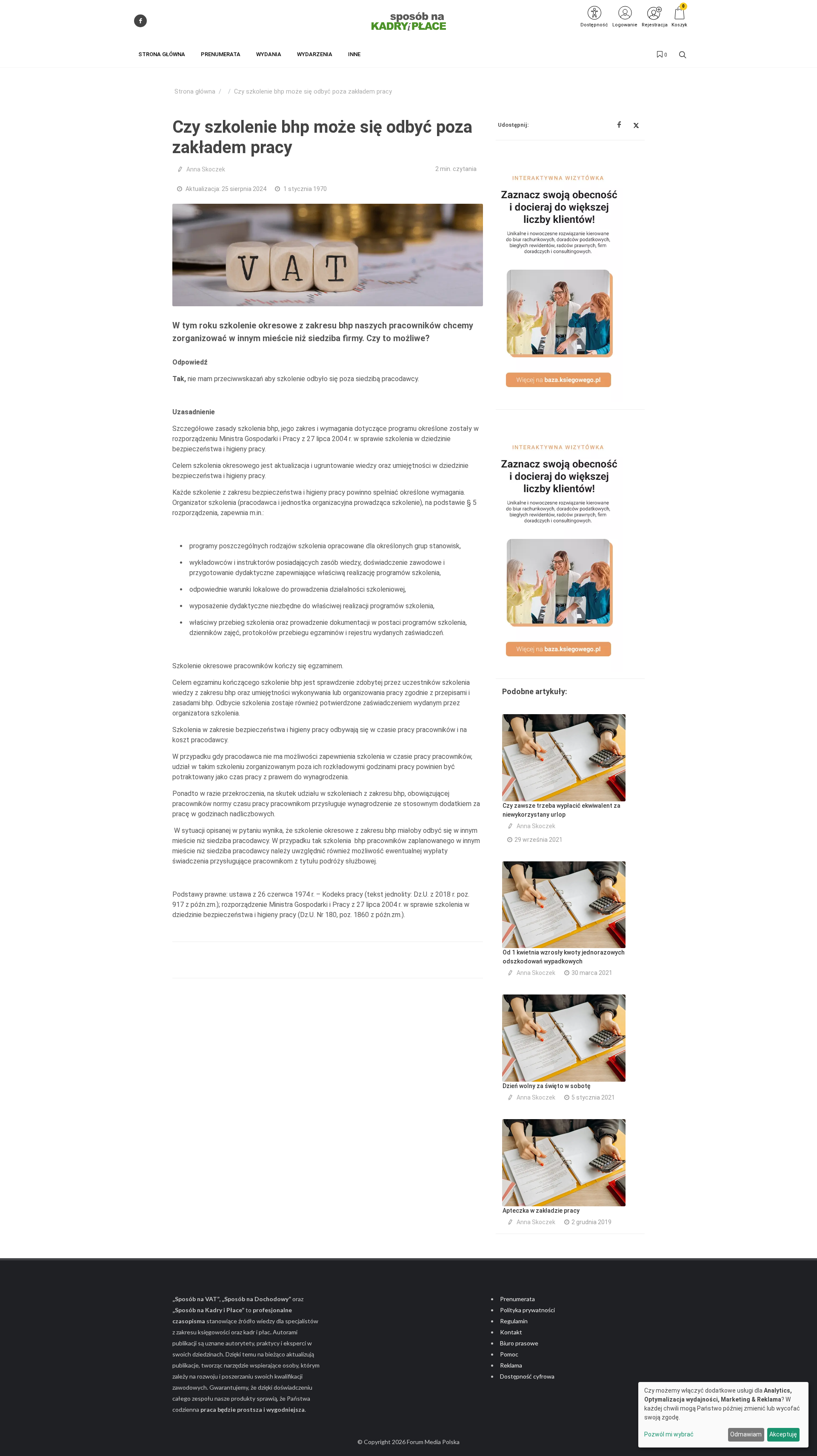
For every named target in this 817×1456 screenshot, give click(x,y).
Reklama (511, 1365)
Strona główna (194, 91)
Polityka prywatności (527, 1310)
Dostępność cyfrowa (527, 1376)
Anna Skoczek (205, 169)
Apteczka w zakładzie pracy (541, 1210)
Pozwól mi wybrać (669, 1434)
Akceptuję (783, 1434)
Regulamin (514, 1321)
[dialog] (723, 1414)
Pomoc (509, 1354)
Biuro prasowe (519, 1343)
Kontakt (511, 1332)
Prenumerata (517, 1298)
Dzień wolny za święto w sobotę (547, 1086)
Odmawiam (746, 1434)
